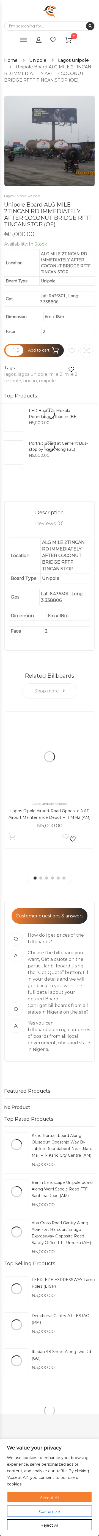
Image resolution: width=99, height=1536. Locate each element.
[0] (72, 41)
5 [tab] (58, 878)
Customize (49, 1511)
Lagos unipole (73, 60)
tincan (30, 380)
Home (11, 60)
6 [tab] (63, 878)
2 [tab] (40, 878)
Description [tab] (49, 513)
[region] (49, 1487)
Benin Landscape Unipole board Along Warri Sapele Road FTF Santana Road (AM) (62, 1189)
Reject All (49, 1525)
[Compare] (87, 350)
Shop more (47, 691)
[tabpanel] (49, 780)
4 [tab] (52, 878)
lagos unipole (32, 374)
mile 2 (55, 374)
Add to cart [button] (12, 837)
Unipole (37, 60)
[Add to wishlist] (71, 358)
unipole (47, 380)
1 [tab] (35, 878)
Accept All (49, 1497)
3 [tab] (46, 878)
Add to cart (39, 350)
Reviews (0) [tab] (49, 524)
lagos (10, 374)
